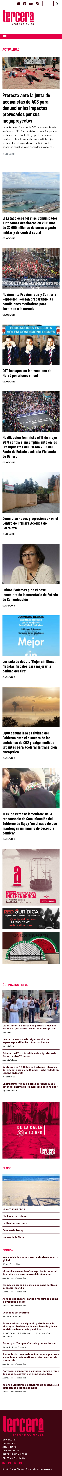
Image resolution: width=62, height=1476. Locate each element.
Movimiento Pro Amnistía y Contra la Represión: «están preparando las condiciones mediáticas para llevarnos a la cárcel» (29, 301)
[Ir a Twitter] (24, 4)
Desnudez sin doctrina (15, 1312)
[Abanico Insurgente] (31, 954)
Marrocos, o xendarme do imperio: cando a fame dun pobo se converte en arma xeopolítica (30, 1372)
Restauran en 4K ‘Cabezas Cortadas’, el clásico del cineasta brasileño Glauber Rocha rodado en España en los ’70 (30, 1069)
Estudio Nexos (44, 1469)
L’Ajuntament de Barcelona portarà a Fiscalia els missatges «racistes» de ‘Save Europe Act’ (29, 1027)
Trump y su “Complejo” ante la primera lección (29, 1343)
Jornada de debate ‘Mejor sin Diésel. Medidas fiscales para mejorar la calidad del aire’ (29, 666)
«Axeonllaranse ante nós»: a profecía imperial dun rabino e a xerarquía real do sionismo (29, 1272)
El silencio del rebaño (14, 1215)
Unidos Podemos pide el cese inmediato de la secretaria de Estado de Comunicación (30, 594)
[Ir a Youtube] (31, 4)
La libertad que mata (14, 1223)
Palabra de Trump (12, 1230)
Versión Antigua (13, 1457)
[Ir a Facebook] (18, 4)
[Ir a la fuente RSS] (37, 4)
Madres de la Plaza (13, 1237)
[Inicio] (18, 17)
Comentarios (11, 1450)
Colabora (9, 1443)
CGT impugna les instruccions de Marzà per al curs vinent (26, 373)
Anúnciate (9, 1446)
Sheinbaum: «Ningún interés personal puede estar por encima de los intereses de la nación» (30, 1085)
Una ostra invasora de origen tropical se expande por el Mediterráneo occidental (25, 1041)
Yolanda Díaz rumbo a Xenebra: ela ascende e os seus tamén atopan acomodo (30, 1386)
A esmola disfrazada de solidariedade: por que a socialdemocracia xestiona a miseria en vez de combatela (30, 1357)
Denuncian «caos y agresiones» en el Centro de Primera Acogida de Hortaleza (30, 523)
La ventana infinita (13, 1208)
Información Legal (15, 1454)
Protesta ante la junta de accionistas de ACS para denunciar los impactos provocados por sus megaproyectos (26, 108)
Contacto (9, 1439)
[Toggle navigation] (4, 36)
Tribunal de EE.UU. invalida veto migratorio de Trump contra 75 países (29, 1055)
